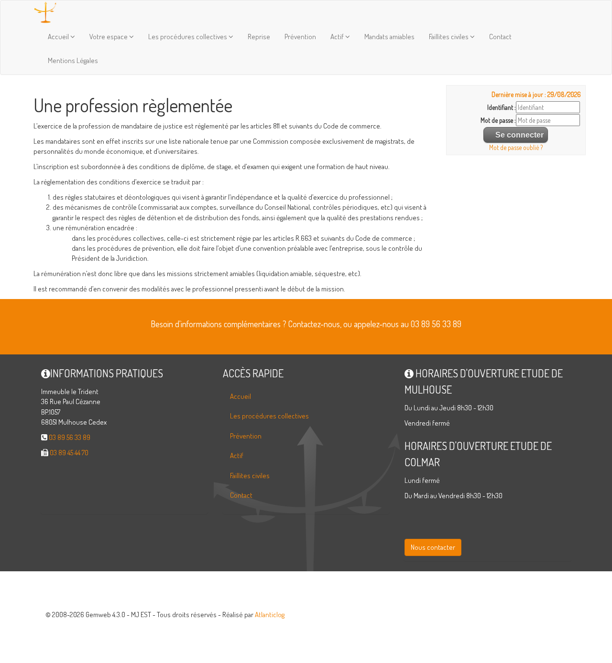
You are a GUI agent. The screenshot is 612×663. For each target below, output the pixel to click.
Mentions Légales (73, 60)
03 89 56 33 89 (69, 437)
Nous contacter (433, 547)
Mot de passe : (498, 120)
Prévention (300, 36)
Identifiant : (501, 107)
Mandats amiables (389, 36)
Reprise (259, 36)
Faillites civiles (449, 36)
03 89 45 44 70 (69, 452)
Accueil (59, 36)
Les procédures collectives (188, 36)
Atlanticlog (269, 614)
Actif (337, 36)
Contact (500, 36)
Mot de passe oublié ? (516, 147)
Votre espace (109, 36)
